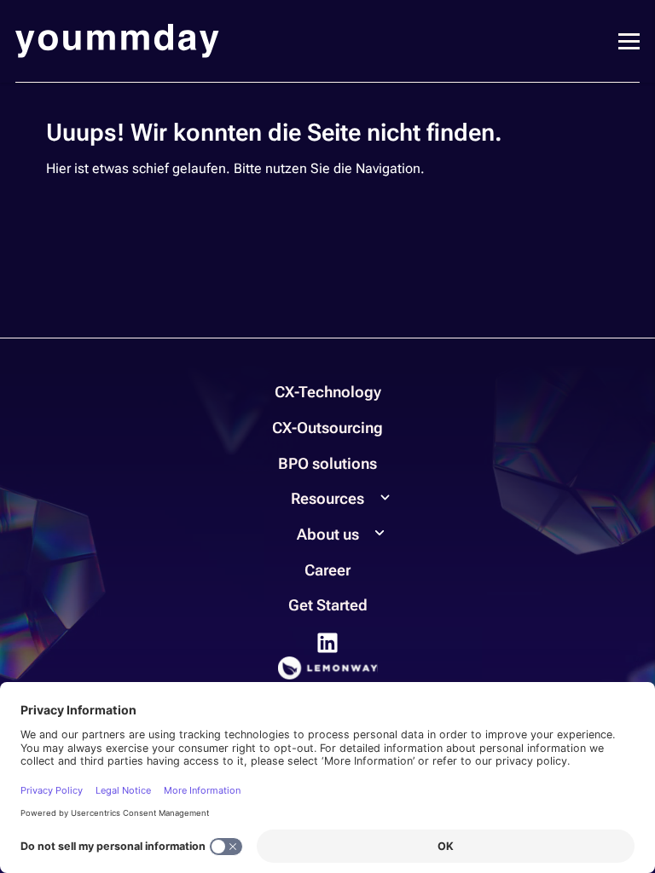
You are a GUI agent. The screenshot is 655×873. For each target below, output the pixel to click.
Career (327, 570)
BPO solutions (327, 463)
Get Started (328, 605)
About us (328, 534)
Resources (327, 498)
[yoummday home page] (117, 41)
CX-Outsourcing (327, 427)
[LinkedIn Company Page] (327, 641)
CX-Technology (328, 392)
